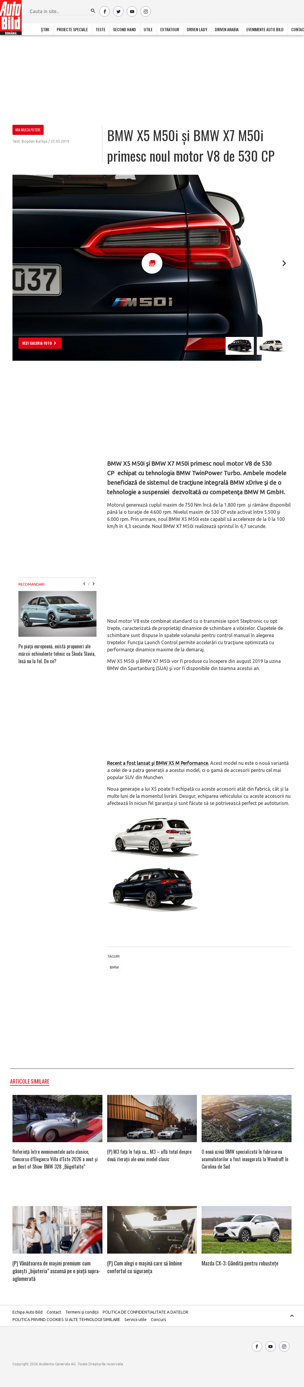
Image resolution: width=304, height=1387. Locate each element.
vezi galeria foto (37, 343)
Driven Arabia (227, 29)
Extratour (169, 29)
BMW (114, 967)
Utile (148, 29)
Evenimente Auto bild (265, 29)
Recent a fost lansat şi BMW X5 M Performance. (158, 763)
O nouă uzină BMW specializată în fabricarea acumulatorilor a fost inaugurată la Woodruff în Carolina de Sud (245, 1159)
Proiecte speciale (72, 29)
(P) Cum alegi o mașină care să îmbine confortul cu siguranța (144, 1267)
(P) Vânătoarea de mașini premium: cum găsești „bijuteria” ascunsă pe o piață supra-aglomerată (56, 1270)
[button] (93, 11)
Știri (45, 29)
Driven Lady (197, 29)
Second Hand (124, 29)
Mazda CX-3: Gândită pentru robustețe (240, 1263)
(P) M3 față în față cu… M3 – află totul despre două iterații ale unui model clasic (149, 1155)
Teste (100, 29)
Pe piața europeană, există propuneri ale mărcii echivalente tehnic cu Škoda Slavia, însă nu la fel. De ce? (56, 654)
